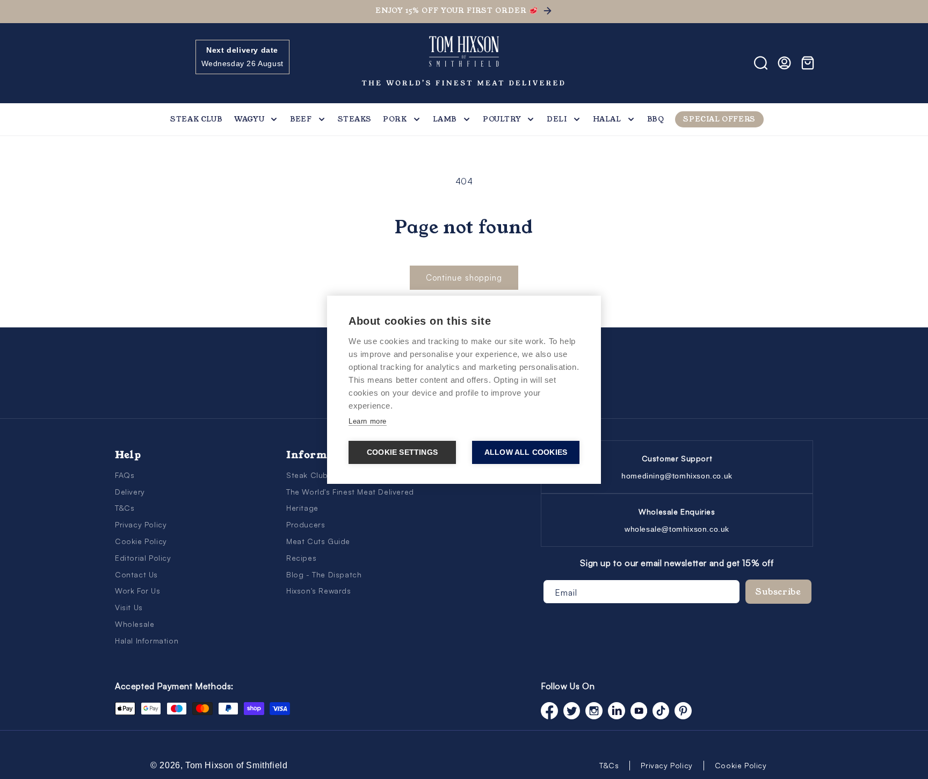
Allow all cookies (525, 452)
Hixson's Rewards (318, 590)
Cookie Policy (141, 541)
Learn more (368, 421)
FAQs (124, 475)
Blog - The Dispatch (323, 574)
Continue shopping (464, 278)
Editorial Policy (143, 557)
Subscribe (778, 591)
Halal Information (146, 640)
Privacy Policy (140, 524)
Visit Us (129, 607)
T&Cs (124, 507)
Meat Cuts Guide (318, 541)
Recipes (301, 557)
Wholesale (134, 623)
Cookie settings (402, 452)
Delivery (130, 491)
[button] (127, 62)
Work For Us (138, 590)
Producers (305, 524)
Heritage (302, 507)
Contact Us (136, 574)
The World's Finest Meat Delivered (350, 491)
